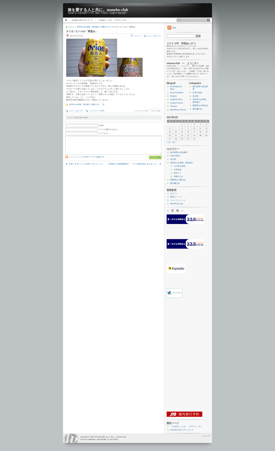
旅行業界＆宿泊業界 (178, 152)
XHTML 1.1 (104, 439)
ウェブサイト (103, 133)
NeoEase (91, 439)
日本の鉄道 (197, 92)
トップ (207, 436)
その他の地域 (179, 166)
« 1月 (169, 142)
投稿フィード (176, 197)
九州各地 (177, 169)
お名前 (101, 125)
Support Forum (176, 103)
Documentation (176, 92)
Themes (173, 106)
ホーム (66, 20)
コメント (137, 36)
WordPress (71, 438)
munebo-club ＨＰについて (82, 20)
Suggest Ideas (176, 99)
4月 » (174, 142)
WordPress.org (176, 204)
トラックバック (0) (141, 111)
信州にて (177, 173)
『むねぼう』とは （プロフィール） (112, 20)
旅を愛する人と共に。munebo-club (98, 10)
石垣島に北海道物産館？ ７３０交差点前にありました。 (133, 164)
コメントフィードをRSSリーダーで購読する (86, 157)
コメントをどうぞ (154, 36)
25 (200, 135)
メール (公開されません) (108, 129)
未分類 (195, 96)
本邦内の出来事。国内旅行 (88, 27)
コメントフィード (177, 200)
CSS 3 (115, 439)
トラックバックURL (97, 111)
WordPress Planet (178, 110)
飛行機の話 (197, 109)
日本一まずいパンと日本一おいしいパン (86, 164)
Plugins (173, 96)
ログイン (174, 193)
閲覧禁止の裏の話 (200, 105)
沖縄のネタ (105, 27)
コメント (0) (155, 111)
